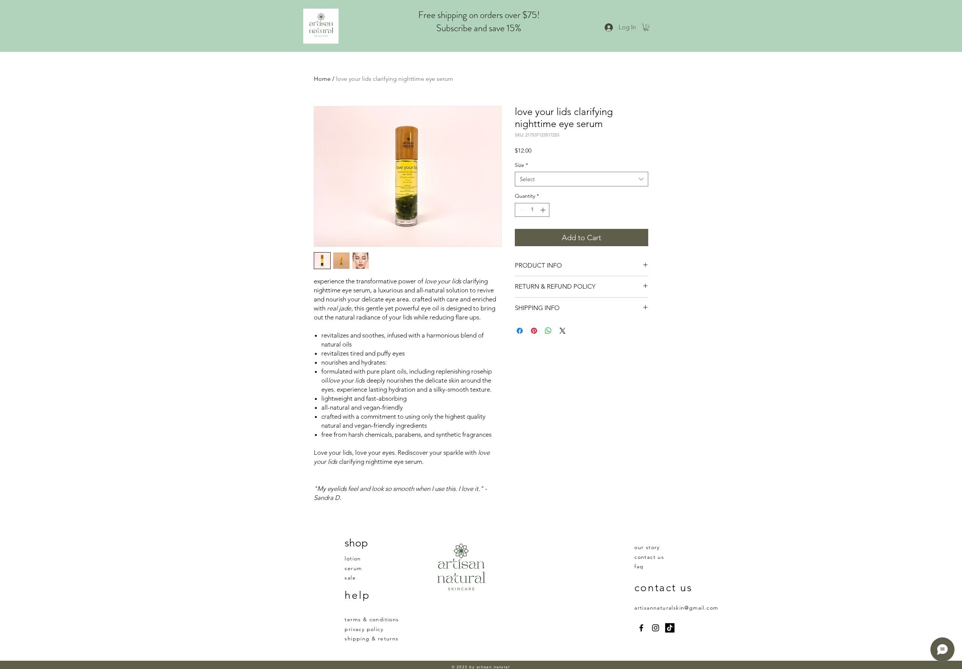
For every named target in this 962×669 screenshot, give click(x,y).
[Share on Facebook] (519, 330)
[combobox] (581, 179)
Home (322, 78)
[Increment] (543, 209)
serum (353, 568)
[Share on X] (562, 330)
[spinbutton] (532, 209)
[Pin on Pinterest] (533, 330)
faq (638, 566)
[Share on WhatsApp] (548, 330)
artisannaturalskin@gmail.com (676, 607)
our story (647, 547)
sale (350, 577)
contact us (649, 557)
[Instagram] (655, 628)
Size (521, 165)
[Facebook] (641, 628)
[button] (646, 27)
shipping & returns (371, 638)
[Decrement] (520, 209)
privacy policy (364, 629)
